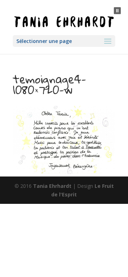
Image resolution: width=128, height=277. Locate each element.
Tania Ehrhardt (52, 186)
